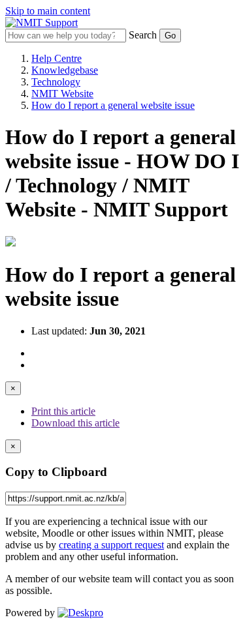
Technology (55, 81)
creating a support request (111, 544)
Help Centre (56, 58)
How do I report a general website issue (113, 105)
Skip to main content (47, 10)
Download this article (75, 422)
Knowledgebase (64, 70)
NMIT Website (62, 93)
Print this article (63, 411)
